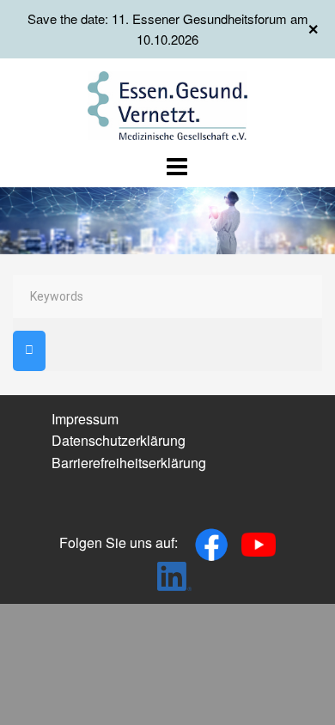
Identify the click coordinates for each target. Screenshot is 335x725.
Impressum (85, 419)
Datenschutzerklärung (119, 440)
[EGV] (168, 103)
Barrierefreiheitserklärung (129, 462)
